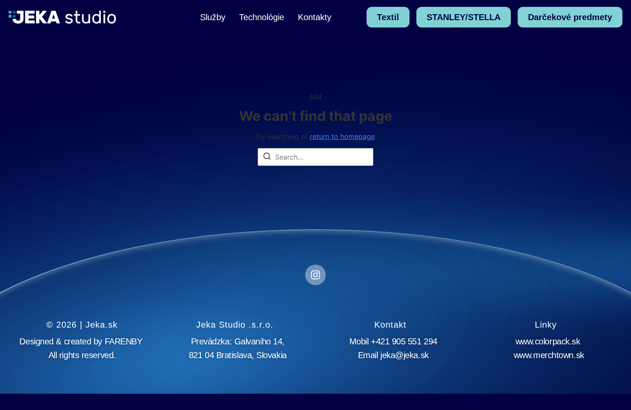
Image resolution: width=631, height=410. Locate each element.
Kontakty (314, 17)
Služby (212, 17)
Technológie (261, 17)
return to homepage (342, 136)
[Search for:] (315, 157)
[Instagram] (315, 275)
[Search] (267, 157)
